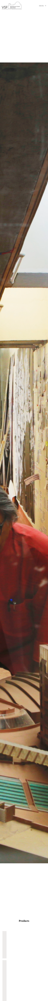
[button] (42, 6)
